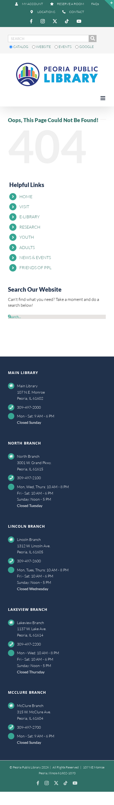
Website (43, 47)
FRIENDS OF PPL (35, 267)
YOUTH (26, 237)
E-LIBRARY (29, 216)
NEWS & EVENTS (35, 257)
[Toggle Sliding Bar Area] (109, 5)
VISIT (24, 206)
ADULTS (27, 247)
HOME (25, 196)
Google (86, 47)
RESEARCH (29, 227)
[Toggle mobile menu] (103, 98)
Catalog (20, 47)
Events (65, 47)
